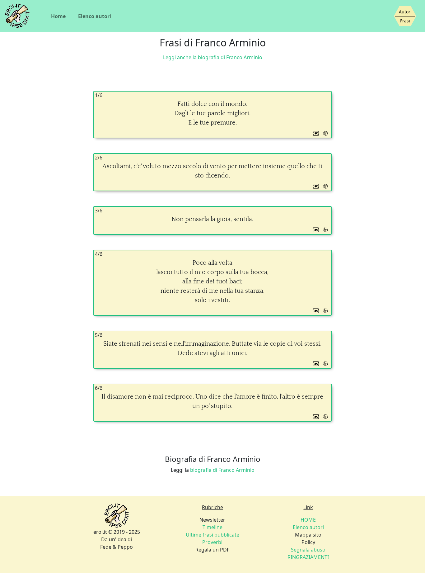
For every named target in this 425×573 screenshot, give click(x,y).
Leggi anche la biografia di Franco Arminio (212, 57)
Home (58, 16)
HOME (308, 519)
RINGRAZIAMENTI (308, 557)
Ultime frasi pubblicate (212, 534)
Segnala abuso (308, 549)
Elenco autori (94, 16)
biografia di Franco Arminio (222, 469)
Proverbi (212, 542)
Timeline (212, 527)
